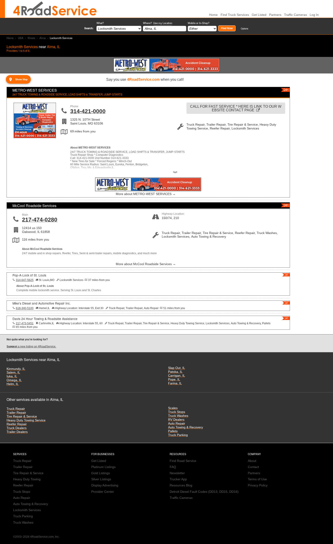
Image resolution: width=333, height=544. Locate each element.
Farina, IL (175, 383)
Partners (275, 15)
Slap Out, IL (176, 368)
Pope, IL (174, 379)
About (252, 461)
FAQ (173, 467)
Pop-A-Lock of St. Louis (29, 275)
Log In (314, 15)
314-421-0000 (88, 111)
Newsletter (177, 473)
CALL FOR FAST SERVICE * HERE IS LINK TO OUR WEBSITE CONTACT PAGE (235, 108)
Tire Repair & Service (22, 416)
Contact (253, 467)
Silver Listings (101, 479)
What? (100, 23)
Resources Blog (181, 485)
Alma (42, 38)
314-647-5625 (25, 280)
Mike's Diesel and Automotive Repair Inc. (41, 303)
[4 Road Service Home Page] (55, 8)
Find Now (227, 28)
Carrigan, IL (176, 375)
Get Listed (259, 15)
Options (244, 28)
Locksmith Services (27, 510)
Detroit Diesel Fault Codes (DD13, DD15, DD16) (204, 491)
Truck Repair (16, 408)
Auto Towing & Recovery (185, 427)
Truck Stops (176, 412)
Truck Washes (178, 415)
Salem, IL (13, 372)
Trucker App (178, 479)
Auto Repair (176, 423)
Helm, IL (13, 384)
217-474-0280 (39, 219)
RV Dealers (176, 419)
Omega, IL (14, 380)
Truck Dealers (17, 428)
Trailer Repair (16, 412)
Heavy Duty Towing (27, 479)
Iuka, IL (12, 376)
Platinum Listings (103, 467)
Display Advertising (104, 485)
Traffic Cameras (295, 15)
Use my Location (162, 23)
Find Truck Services (235, 15)
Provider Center (102, 491)
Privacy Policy (258, 485)
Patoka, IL (175, 371)
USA (20, 38)
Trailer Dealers (17, 432)
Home (10, 38)
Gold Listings (100, 473)
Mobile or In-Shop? (198, 23)
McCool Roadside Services (34, 205)
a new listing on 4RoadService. (31, 346)
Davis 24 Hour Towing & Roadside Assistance (44, 318)
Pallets (173, 431)
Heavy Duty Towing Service (26, 420)
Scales (173, 408)
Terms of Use (257, 479)
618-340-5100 (25, 308)
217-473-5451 (25, 323)
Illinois (31, 38)
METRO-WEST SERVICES (34, 90)
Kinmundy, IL (16, 369)
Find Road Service (183, 461)
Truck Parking (178, 435)
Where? (157, 23)
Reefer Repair (17, 424)
